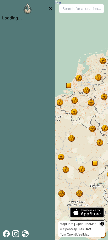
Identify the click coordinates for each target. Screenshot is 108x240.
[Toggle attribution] (102, 224)
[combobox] (81, 8)
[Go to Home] (27, 8)
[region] (81, 120)
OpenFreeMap (86, 223)
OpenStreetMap (78, 234)
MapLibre (66, 223)
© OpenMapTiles (72, 229)
